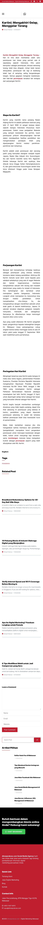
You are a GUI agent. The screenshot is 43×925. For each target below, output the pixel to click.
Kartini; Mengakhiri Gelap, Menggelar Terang (21, 55)
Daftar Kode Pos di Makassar (25, 755)
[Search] (37, 740)
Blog (3, 883)
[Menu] (4, 14)
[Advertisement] (21, 196)
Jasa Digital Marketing (10, 880)
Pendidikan (6, 463)
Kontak (4, 887)
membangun (13, 438)
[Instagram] (31, 1)
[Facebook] (34, 1)
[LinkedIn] (40, 1)
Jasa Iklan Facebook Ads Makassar (27, 777)
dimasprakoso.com (13, 919)
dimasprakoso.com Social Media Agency (18, 856)
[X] (37, 1)
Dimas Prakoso (8, 29)
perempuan (18, 78)
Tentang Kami (7, 876)
